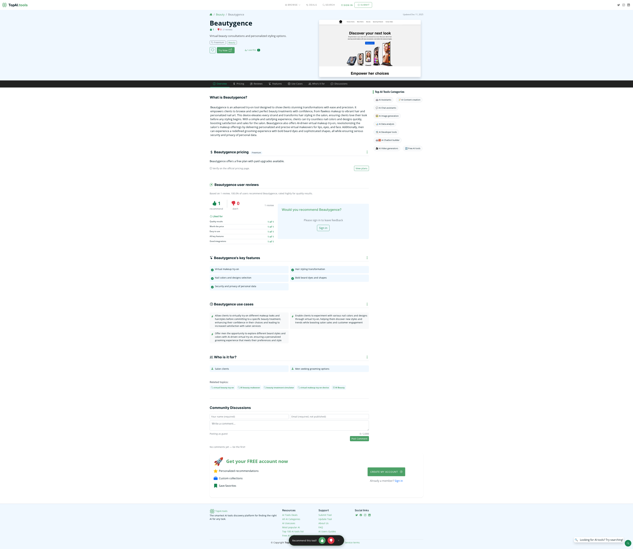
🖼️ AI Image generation (387, 115)
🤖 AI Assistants (383, 99)
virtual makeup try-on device (314, 387)
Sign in (348, 5)
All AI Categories (291, 519)
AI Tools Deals (290, 515)
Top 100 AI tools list (293, 531)
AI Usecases (288, 523)
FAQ (320, 527)
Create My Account (384, 471)
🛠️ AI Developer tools (386, 132)
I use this (253, 49)
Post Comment (359, 438)
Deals (313, 4)
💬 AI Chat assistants (386, 107)
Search (330, 4)
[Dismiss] (338, 540)
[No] (331, 540)
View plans (361, 168)
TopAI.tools (221, 511)
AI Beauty (340, 387)
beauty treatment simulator (280, 387)
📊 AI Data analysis (385, 123)
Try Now (222, 50)
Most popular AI (291, 527)
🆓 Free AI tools (412, 148)
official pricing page (238, 168)
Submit (365, 4)
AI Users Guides (327, 531)
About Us (323, 523)
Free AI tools (289, 535)
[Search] (628, 543)
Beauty (220, 14)
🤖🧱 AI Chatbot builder (387, 140)
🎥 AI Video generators (387, 148)
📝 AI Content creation (409, 99)
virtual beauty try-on (223, 387)
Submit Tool (325, 515)
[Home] (211, 14)
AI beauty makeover (250, 387)
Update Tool (325, 519)
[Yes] (322, 540)
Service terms (352, 542)
